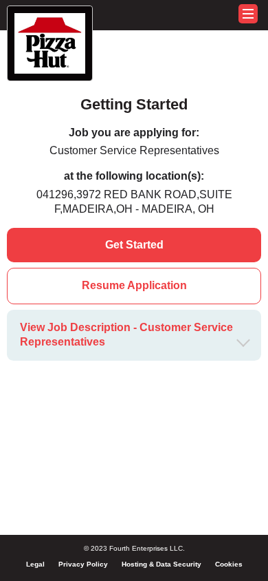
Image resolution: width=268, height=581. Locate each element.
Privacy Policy (83, 564)
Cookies (229, 564)
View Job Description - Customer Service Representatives (126, 334)
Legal (35, 564)
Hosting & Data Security (161, 564)
